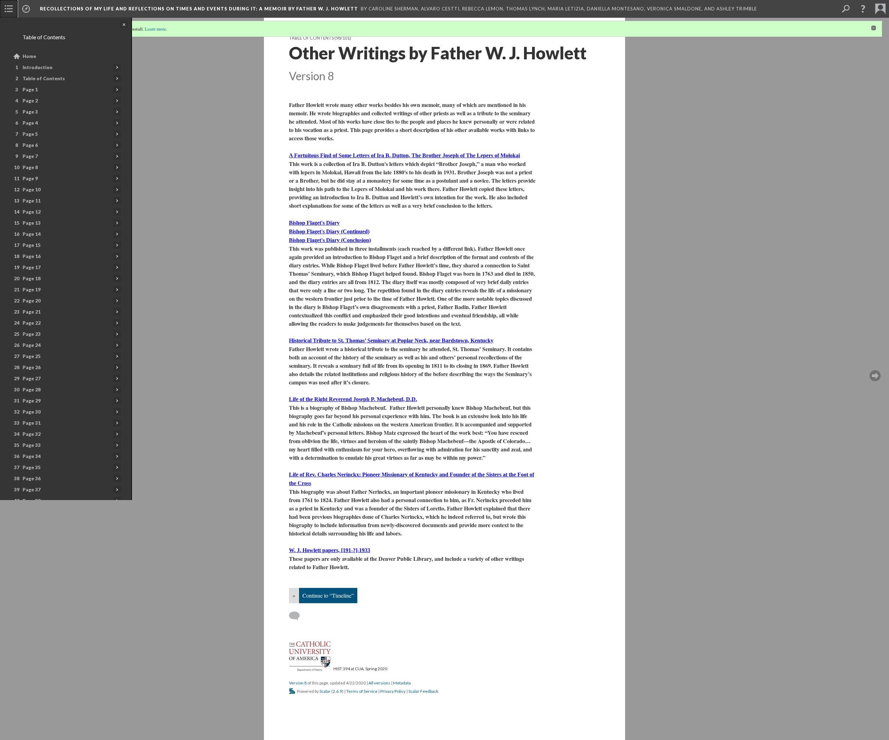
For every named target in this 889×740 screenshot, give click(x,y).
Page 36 (32, 478)
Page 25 (32, 356)
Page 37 (32, 489)
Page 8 (30, 167)
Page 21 (32, 312)
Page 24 (32, 345)
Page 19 (32, 289)
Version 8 (298, 682)
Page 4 (30, 123)
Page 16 (32, 256)
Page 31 (32, 423)
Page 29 (32, 401)
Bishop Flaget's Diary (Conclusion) (330, 240)
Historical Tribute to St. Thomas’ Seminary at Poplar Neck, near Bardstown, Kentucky (391, 340)
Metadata (402, 682)
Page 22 (32, 323)
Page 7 (30, 156)
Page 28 (32, 389)
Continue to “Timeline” (328, 595)
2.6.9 (337, 691)
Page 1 (30, 89)
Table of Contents (44, 78)
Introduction (37, 67)
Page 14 (32, 234)
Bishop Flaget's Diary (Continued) (329, 231)
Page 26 (32, 367)
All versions (379, 682)
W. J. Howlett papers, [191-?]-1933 (329, 550)
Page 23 (32, 334)
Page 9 (30, 178)
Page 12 (32, 212)
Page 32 (32, 434)
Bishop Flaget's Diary (314, 223)
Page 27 (32, 378)
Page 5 (30, 134)
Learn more (155, 29)
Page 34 (32, 456)
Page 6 (30, 145)
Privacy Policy (393, 691)
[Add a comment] (297, 616)
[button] (863, 8)
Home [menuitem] (29, 56)
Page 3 (30, 112)
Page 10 (32, 189)
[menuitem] (8, 8)
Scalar (325, 691)
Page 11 (32, 200)
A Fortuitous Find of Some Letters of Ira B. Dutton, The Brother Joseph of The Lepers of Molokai (404, 155)
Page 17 (32, 267)
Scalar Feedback (423, 691)
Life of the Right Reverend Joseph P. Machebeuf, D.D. (353, 399)
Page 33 (32, 445)
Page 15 (32, 245)
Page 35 (32, 467)
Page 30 (32, 412)
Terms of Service (361, 691)
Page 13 (32, 223)
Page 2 (30, 100)
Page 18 (32, 278)
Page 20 (32, 301)
